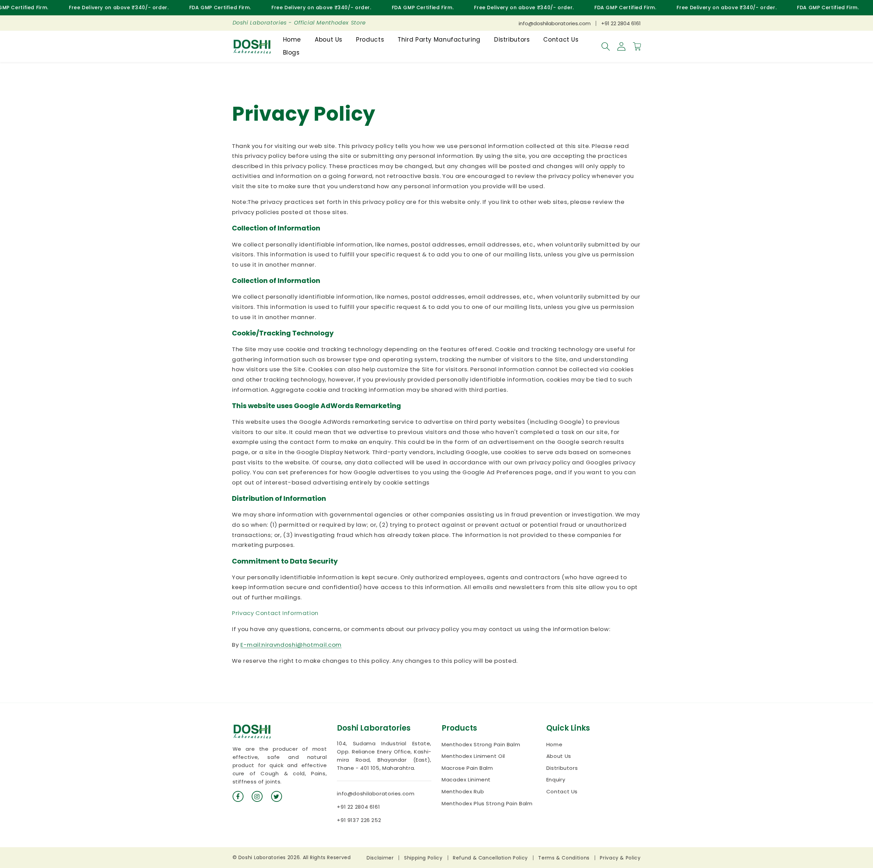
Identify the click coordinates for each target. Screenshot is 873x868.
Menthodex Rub (463, 791)
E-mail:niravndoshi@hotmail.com (291, 645)
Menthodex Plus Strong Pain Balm (487, 803)
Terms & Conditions (563, 857)
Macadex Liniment (466, 779)
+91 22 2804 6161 (621, 23)
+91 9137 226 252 (359, 820)
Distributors (562, 768)
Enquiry (555, 779)
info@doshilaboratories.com (555, 23)
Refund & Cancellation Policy (490, 857)
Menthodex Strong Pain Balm (481, 744)
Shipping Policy (423, 857)
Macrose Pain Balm (467, 768)
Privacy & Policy (620, 857)
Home (554, 744)
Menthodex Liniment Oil (473, 756)
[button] (605, 46)
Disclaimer (380, 857)
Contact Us (562, 791)
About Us (558, 756)
